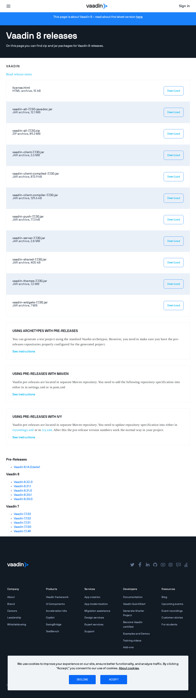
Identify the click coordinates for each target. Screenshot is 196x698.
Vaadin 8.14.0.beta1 (27, 467)
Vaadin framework (57, 597)
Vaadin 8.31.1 (22, 486)
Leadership (14, 617)
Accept (113, 679)
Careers (12, 611)
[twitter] (132, 565)
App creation (92, 597)
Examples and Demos (136, 633)
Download (173, 91)
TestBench (52, 631)
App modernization (96, 604)
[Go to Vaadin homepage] (97, 6)
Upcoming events (172, 604)
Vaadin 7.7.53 (22, 514)
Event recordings (172, 611)
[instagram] (170, 565)
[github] (155, 565)
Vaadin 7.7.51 (22, 522)
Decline (82, 679)
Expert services (93, 624)
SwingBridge (54, 624)
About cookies (129, 668)
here (139, 16)
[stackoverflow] (186, 565)
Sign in (184, 6)
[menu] (8, 6)
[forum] (178, 565)
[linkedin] (147, 565)
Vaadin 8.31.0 (23, 490)
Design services (94, 617)
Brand (11, 604)
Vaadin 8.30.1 (23, 494)
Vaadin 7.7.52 (22, 518)
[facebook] (140, 565)
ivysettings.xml (23, 430)
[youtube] (163, 565)
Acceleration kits (56, 611)
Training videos (132, 640)
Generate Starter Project (133, 613)
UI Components (55, 604)
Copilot (50, 617)
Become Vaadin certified (132, 624)
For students (169, 624)
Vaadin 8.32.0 (23, 482)
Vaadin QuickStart (134, 604)
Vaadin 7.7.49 (22, 531)
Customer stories (172, 617)
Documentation (132, 597)
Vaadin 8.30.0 (23, 499)
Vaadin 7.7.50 (22, 526)
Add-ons (128, 647)
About (11, 597)
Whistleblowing (16, 624)
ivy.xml (47, 430)
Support (89, 631)
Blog (164, 597)
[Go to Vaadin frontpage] (18, 564)
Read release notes (19, 74)
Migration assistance (97, 611)
